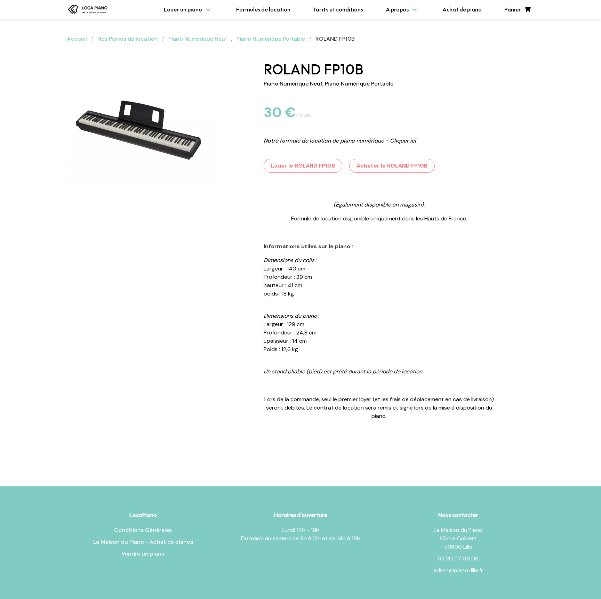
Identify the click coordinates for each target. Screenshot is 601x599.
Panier (512, 9)
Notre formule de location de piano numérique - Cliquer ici (340, 140)
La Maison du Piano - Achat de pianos (143, 541)
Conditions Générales (143, 530)
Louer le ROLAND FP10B (303, 165)
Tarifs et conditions (338, 9)
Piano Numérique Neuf (197, 38)
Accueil (77, 38)
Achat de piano (462, 9)
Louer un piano (183, 9)
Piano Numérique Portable (271, 38)
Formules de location (263, 9)
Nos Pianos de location (127, 38)
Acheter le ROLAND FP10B (391, 165)
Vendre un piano (143, 553)
